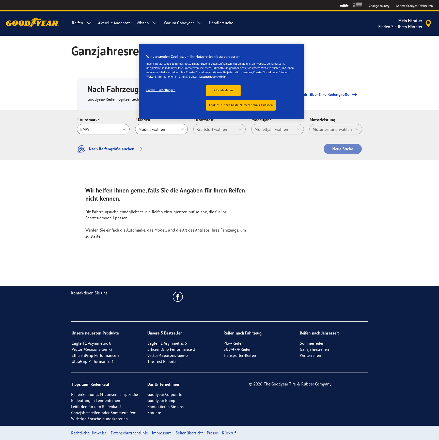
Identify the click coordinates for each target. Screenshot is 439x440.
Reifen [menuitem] (77, 22)
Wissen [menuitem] (143, 22)
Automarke (90, 119)
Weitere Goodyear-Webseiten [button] (414, 6)
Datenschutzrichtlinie (212, 76)
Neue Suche (342, 148)
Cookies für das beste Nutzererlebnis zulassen (241, 105)
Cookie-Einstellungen (160, 90)
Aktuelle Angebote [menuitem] (114, 22)
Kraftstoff (204, 119)
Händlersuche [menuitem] (221, 22)
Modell (144, 119)
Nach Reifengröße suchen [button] (111, 148)
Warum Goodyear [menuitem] (179, 22)
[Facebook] (178, 296)
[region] (221, 81)
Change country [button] (379, 6)
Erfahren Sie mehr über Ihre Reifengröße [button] (313, 94)
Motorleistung (322, 119)
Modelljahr (261, 119)
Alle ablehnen (223, 90)
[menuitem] (344, 5)
